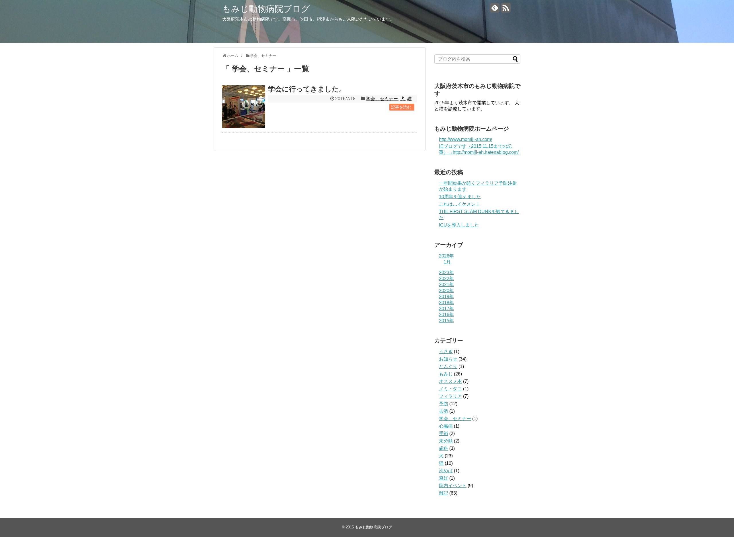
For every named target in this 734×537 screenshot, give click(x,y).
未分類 (446, 440)
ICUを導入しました (459, 225)
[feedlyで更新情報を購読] (494, 10)
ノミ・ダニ (450, 388)
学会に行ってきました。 (307, 89)
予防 (443, 403)
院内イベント (452, 485)
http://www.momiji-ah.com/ (465, 139)
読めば (446, 470)
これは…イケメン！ (459, 204)
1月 (447, 261)
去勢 (443, 411)
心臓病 (446, 426)
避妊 (443, 478)
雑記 (443, 493)
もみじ (446, 373)
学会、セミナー (382, 98)
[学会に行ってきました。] (243, 106)
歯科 (443, 448)
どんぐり (448, 366)
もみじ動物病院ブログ (266, 8)
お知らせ (448, 359)
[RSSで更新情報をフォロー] (505, 10)
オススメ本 (450, 381)
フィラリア (450, 396)
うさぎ (446, 351)
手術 (443, 433)
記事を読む (401, 107)
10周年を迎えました (460, 196)
